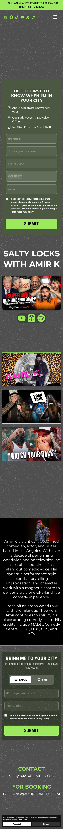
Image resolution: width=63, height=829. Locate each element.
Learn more (22, 819)
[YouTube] (22, 318)
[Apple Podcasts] (31, 318)
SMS (44, 679)
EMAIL (23, 679)
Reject (46, 824)
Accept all (17, 824)
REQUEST (36, 3)
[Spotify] (41, 318)
